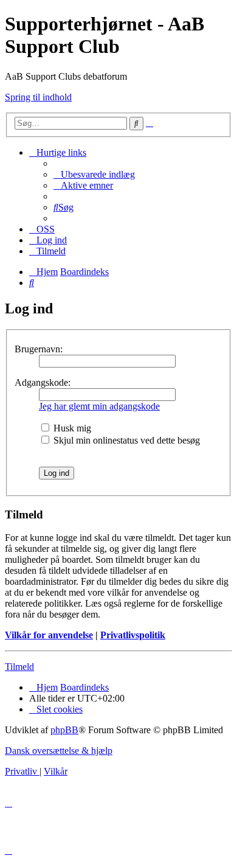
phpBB (64, 730)
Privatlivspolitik (132, 635)
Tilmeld (19, 666)
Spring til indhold (38, 97)
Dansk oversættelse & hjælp (58, 750)
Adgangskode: (42, 382)
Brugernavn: (39, 349)
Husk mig (71, 428)
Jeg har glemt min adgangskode (99, 406)
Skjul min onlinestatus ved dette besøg (125, 440)
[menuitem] (94, 174)
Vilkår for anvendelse (49, 635)
